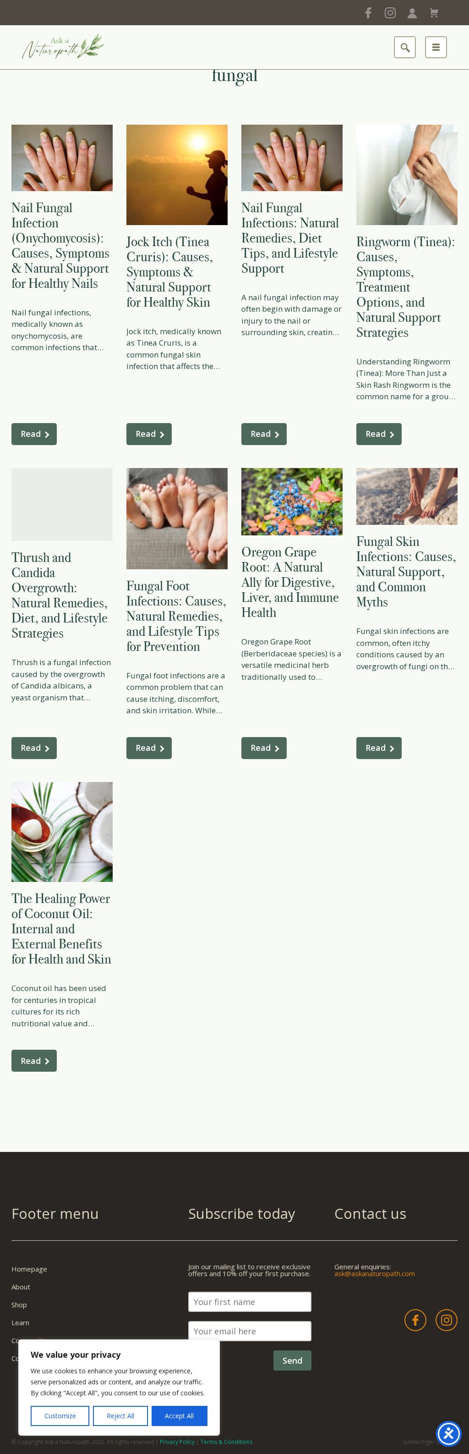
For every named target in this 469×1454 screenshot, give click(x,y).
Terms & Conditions (226, 1442)
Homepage (29, 1268)
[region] (119, 1387)
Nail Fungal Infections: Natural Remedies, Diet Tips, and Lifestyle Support (290, 237)
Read (31, 433)
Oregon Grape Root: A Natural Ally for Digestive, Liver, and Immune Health (290, 582)
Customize (60, 1415)
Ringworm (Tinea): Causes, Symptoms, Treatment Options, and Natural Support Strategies (405, 287)
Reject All (120, 1415)
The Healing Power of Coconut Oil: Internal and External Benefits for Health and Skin (61, 928)
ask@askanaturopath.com (374, 1273)
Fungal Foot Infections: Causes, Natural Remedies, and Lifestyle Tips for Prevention (176, 616)
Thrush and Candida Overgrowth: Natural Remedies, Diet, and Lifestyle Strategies (59, 595)
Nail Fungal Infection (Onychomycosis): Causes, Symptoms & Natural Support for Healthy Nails (60, 245)
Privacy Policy (177, 1442)
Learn (20, 1322)
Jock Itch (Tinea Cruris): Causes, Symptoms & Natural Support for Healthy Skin (169, 271)
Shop (19, 1304)
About (20, 1286)
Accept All (179, 1415)
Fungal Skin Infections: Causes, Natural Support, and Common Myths (406, 571)
